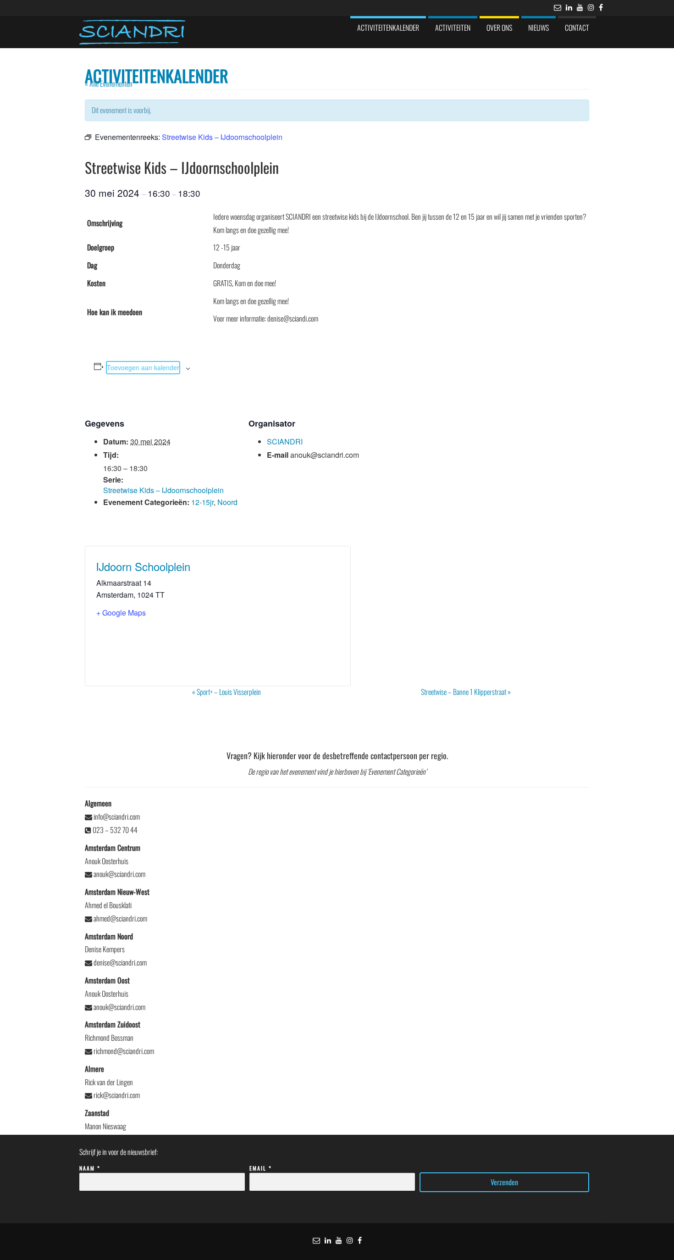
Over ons (499, 27)
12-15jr (202, 502)
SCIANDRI (285, 441)
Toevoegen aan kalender (143, 367)
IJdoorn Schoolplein (143, 566)
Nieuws (538, 27)
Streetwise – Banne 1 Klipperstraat (466, 691)
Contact (577, 27)
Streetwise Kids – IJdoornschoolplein (163, 490)
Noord (227, 502)
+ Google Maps (121, 612)
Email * (260, 1168)
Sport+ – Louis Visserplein (226, 691)
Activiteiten (452, 27)
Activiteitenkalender (388, 27)
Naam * (89, 1168)
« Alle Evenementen (109, 83)
